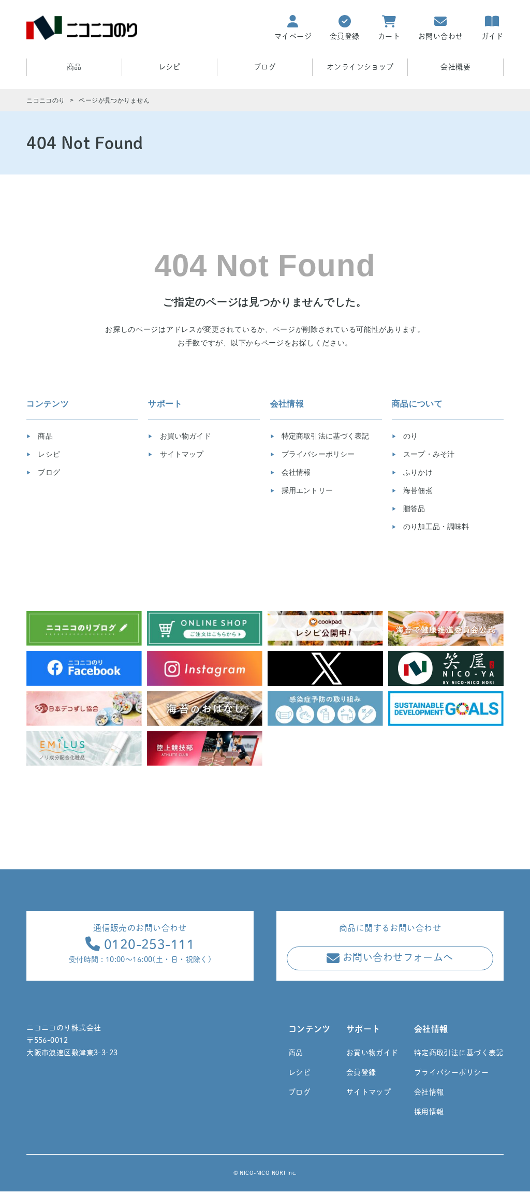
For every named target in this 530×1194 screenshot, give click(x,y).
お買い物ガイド (184, 436)
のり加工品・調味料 (435, 526)
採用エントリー (306, 490)
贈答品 (413, 508)
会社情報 (295, 472)
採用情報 (429, 1111)
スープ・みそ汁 (427, 454)
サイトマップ (180, 454)
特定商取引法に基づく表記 (324, 436)
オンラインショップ (360, 66)
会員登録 (361, 1072)
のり (409, 436)
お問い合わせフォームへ (396, 958)
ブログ (265, 66)
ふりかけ (417, 472)
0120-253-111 (147, 944)
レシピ (169, 66)
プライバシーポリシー (317, 454)
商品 (44, 436)
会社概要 (455, 66)
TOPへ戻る (497, 1180)
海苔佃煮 (417, 490)
